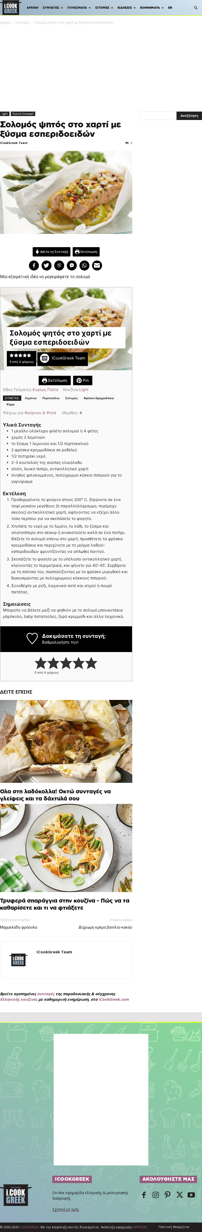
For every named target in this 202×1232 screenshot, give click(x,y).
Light (5, 114)
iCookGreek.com (114, 999)
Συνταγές (51, 7)
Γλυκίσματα (77, 7)
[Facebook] (144, 1195)
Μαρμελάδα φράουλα (18, 927)
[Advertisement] (101, 65)
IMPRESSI (140, 1227)
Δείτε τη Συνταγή (53, 251)
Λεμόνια (31, 398)
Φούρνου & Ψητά (40, 412)
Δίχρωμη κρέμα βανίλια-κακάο (105, 927)
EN (170, 7)
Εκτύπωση (88, 251)
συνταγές (45, 993)
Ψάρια (10, 404)
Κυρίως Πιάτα (45, 389)
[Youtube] (191, 1195)
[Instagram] (156, 1195)
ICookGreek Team (13, 143)
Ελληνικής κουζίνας (18, 999)
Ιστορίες (102, 7)
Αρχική (32, 7)
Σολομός (71, 398)
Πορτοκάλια (50, 398)
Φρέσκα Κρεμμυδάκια (99, 398)
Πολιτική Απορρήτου (174, 1227)
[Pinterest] (167, 1195)
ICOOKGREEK (29, 1227)
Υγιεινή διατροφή (23, 114)
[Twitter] (179, 1195)
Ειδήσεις (125, 7)
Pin (85, 380)
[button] (195, 8)
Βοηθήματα (150, 7)
